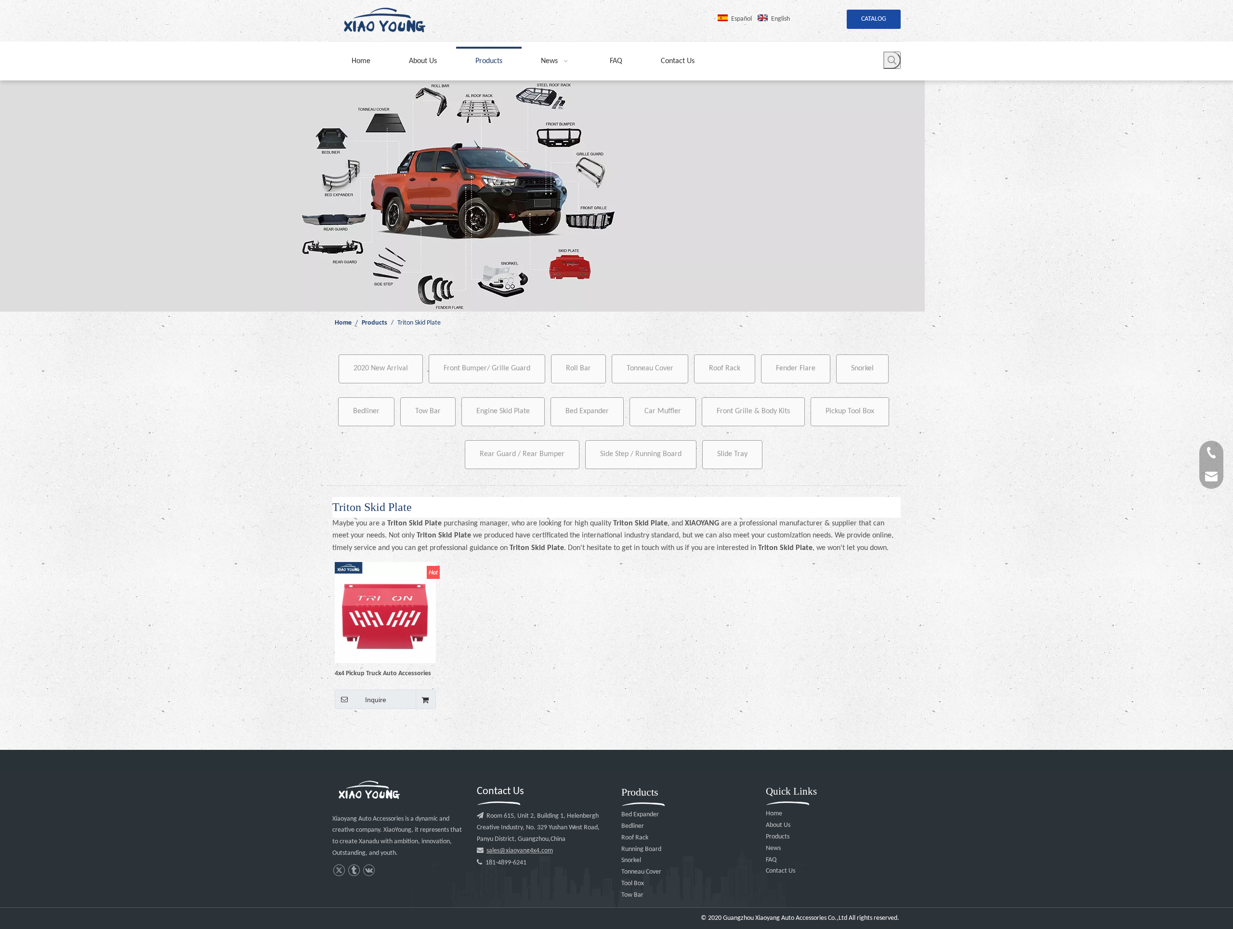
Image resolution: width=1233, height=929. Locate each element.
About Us (778, 825)
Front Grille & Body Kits (753, 411)
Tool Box (632, 883)
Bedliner (366, 411)
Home (774, 813)
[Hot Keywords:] (892, 60)
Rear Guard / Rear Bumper (522, 454)
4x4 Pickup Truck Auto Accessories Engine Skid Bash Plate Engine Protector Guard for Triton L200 (383, 673)
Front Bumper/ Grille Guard (487, 368)
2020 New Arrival (381, 368)
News (773, 848)
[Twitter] (339, 870)
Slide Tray (732, 454)
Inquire (375, 700)
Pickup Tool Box (850, 411)
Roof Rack (724, 368)
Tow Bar (428, 411)
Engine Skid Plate (503, 411)
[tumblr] (354, 870)
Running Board (641, 849)
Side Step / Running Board (641, 454)
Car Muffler (662, 411)
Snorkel (862, 368)
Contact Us (780, 871)
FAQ (771, 860)
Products (777, 836)
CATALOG (873, 19)
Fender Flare (795, 368)
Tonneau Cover (650, 368)
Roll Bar (578, 368)
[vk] (369, 870)
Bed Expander (587, 411)
